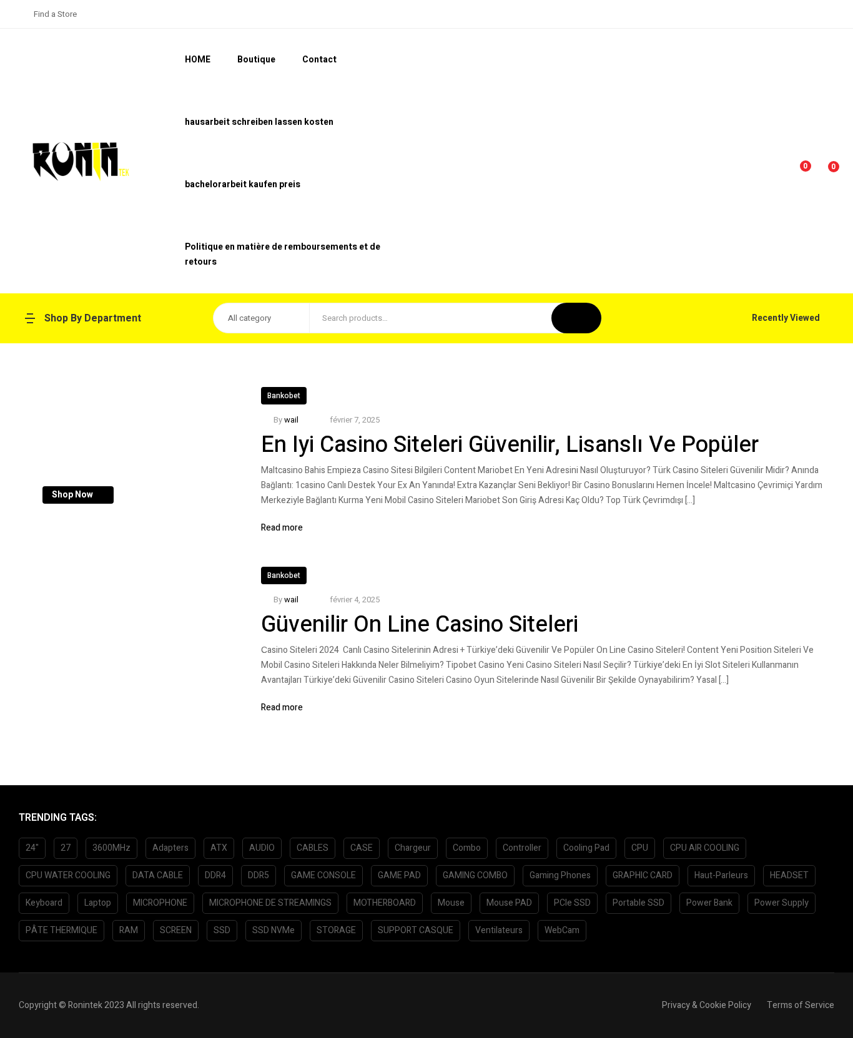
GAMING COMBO (475, 875)
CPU (639, 847)
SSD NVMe (273, 930)
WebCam (562, 930)
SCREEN (176, 930)
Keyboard (44, 902)
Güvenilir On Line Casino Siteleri (419, 624)
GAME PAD (399, 875)
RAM (128, 930)
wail (291, 420)
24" (32, 847)
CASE (361, 847)
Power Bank (709, 902)
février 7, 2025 (355, 420)
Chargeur (413, 847)
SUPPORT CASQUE (415, 930)
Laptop (97, 902)
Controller (522, 847)
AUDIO (262, 847)
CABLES (312, 847)
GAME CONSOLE (323, 875)
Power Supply (781, 902)
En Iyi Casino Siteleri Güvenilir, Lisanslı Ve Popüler (510, 444)
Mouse (451, 902)
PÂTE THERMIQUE (61, 930)
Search (576, 318)
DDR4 (215, 875)
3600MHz (111, 847)
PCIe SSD (572, 902)
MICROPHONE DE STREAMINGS (270, 902)
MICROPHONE (160, 902)
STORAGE (336, 930)
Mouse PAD (509, 902)
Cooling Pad (586, 847)
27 (66, 847)
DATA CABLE (157, 875)
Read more (282, 527)
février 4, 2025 (355, 599)
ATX (218, 847)
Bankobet (283, 395)
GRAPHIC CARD (643, 875)
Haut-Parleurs (721, 875)
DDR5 (258, 875)
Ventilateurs (499, 930)
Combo (467, 847)
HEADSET (789, 875)
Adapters (170, 847)
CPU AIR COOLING (704, 847)
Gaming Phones (560, 875)
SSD (222, 930)
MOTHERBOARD (384, 902)
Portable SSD (638, 902)
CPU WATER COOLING (68, 875)
